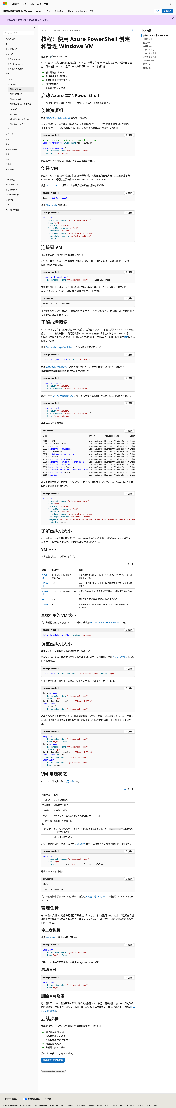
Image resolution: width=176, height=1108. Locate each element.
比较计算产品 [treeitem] (11, 49)
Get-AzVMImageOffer (57, 366)
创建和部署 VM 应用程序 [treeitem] (20, 104)
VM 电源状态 (148, 60)
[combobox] (18, 33)
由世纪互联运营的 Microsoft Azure (92, 1105)
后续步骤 (147, 67)
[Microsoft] (5, 3)
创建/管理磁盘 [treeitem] (16, 94)
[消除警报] (172, 18)
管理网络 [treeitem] (14, 114)
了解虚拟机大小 (149, 53)
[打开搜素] (170, 3)
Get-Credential (53, 185)
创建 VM (146, 42)
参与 (149, 1105)
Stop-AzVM (51, 937)
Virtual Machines (58, 30)
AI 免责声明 (118, 1105)
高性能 (45, 604)
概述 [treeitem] (7, 44)
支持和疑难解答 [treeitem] (12, 209)
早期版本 (130, 1105)
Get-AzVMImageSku (63, 395)
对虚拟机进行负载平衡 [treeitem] (19, 119)
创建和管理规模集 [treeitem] (17, 124)
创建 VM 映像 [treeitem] (16, 99)
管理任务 (147, 64)
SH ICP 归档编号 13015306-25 (16, 1105)
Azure (44, 30)
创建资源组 (147, 39)
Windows (73, 30)
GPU (44, 599)
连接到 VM (147, 46)
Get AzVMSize (120, 657)
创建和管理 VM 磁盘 (53, 1060)
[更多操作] (132, 30)
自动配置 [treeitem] (14, 109)
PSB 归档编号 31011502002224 (49, 1105)
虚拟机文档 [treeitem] (10, 39)
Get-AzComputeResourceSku (105, 622)
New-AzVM (51, 205)
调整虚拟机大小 (149, 57)
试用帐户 (167, 11)
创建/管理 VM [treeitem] (16, 89)
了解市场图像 (148, 49)
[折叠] (34, 28)
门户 (157, 11)
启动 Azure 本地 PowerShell (155, 35)
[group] (88, 455)
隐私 (70, 1105)
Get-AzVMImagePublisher (59, 347)
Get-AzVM (80, 843)
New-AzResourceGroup (58, 117)
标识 (126, 337)
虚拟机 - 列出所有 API (95, 896)
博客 (139, 1105)
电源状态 (69, 781)
